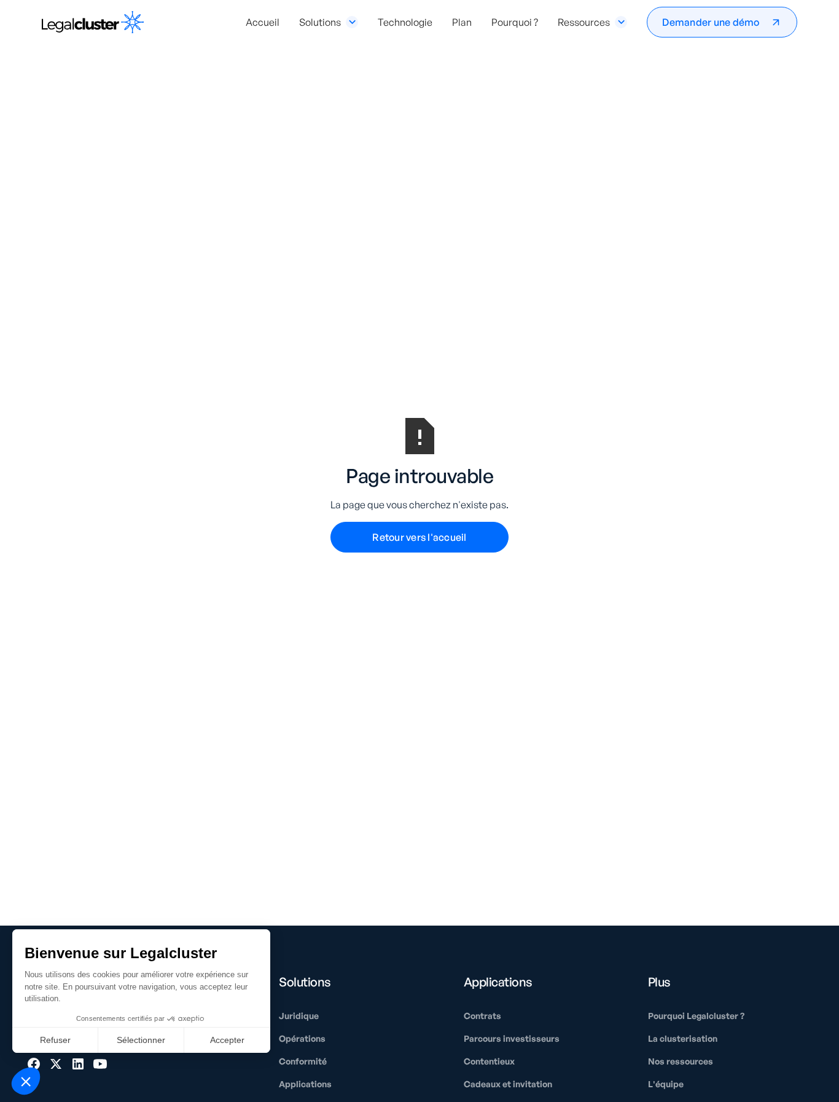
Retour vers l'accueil (419, 537)
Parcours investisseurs (512, 1038)
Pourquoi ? (514, 22)
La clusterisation (682, 1038)
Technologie (405, 22)
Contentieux (489, 1061)
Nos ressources (680, 1061)
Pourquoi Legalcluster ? (696, 1015)
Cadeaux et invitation (508, 1084)
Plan (462, 22)
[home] (93, 22)
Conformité (303, 1061)
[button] (328, 22)
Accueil (262, 22)
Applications (305, 1084)
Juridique (299, 1015)
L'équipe (666, 1084)
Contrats (482, 1015)
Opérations (302, 1038)
